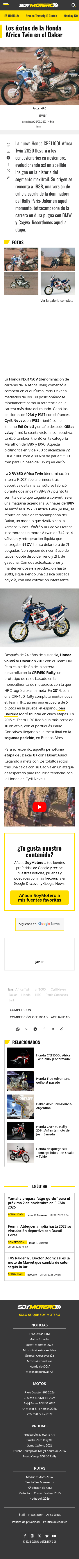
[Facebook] (8, 164)
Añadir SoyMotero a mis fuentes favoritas (39, 897)
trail (11, 1000)
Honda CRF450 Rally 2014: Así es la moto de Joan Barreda (53, 1130)
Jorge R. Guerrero (37, 1215)
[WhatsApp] (8, 144)
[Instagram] (32, 1536)
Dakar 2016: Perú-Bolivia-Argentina (54, 1106)
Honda (26, 995)
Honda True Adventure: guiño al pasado (53, 1080)
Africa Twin (33, 473)
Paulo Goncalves (57, 995)
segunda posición (19, 737)
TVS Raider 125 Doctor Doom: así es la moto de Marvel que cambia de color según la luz (39, 1262)
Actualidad (60, 1017)
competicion (20, 1009)
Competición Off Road (29, 1017)
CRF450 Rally (44, 672)
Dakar (13, 995)
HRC (38, 995)
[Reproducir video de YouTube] (39, 806)
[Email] (8, 151)
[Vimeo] (46, 1536)
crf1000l (40, 989)
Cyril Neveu (58, 989)
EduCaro (32, 1274)
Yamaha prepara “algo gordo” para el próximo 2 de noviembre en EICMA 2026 (39, 1202)
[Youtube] (53, 1536)
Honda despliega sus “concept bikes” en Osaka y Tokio (55, 1152)
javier (43, 115)
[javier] (35, 115)
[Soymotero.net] (39, 1307)
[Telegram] (8, 157)
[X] (8, 170)
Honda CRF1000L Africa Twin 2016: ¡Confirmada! (53, 1057)
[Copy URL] (8, 177)
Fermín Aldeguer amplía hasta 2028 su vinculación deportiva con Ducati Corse (39, 1230)
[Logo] (39, 5)
